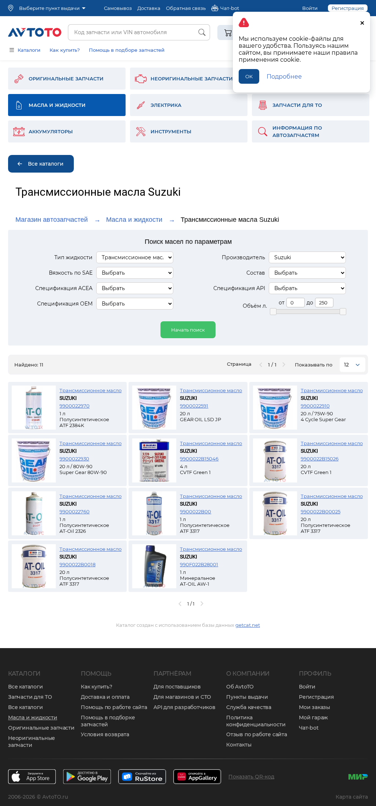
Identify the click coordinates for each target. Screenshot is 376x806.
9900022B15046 (199, 459)
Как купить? (65, 50)
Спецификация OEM (65, 303)
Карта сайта (352, 797)
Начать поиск (188, 330)
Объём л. (255, 305)
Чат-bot (309, 727)
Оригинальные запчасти (41, 727)
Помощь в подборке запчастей (108, 721)
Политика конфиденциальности (255, 721)
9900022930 (74, 459)
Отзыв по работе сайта (256, 734)
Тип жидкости (73, 257)
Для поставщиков (177, 686)
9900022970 (74, 406)
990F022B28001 (199, 564)
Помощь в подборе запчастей (126, 50)
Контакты (238, 744)
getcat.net (247, 625)
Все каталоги (25, 686)
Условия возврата (105, 734)
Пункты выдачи (247, 697)
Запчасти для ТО (30, 697)
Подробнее (284, 76)
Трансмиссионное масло (90, 390)
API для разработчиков (184, 707)
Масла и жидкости (134, 219)
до (310, 302)
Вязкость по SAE (71, 272)
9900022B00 (195, 511)
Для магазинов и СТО (182, 697)
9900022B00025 (320, 511)
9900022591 (194, 406)
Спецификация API (239, 288)
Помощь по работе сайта (114, 707)
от (282, 302)
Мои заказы (314, 707)
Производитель (243, 257)
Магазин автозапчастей (51, 219)
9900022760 (74, 511)
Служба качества (248, 707)
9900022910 (315, 406)
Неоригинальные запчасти (31, 741)
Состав (255, 272)
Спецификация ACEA (64, 288)
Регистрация (316, 697)
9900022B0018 (77, 564)
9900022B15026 (320, 459)
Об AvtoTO (240, 686)
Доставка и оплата (105, 697)
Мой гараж (313, 717)
